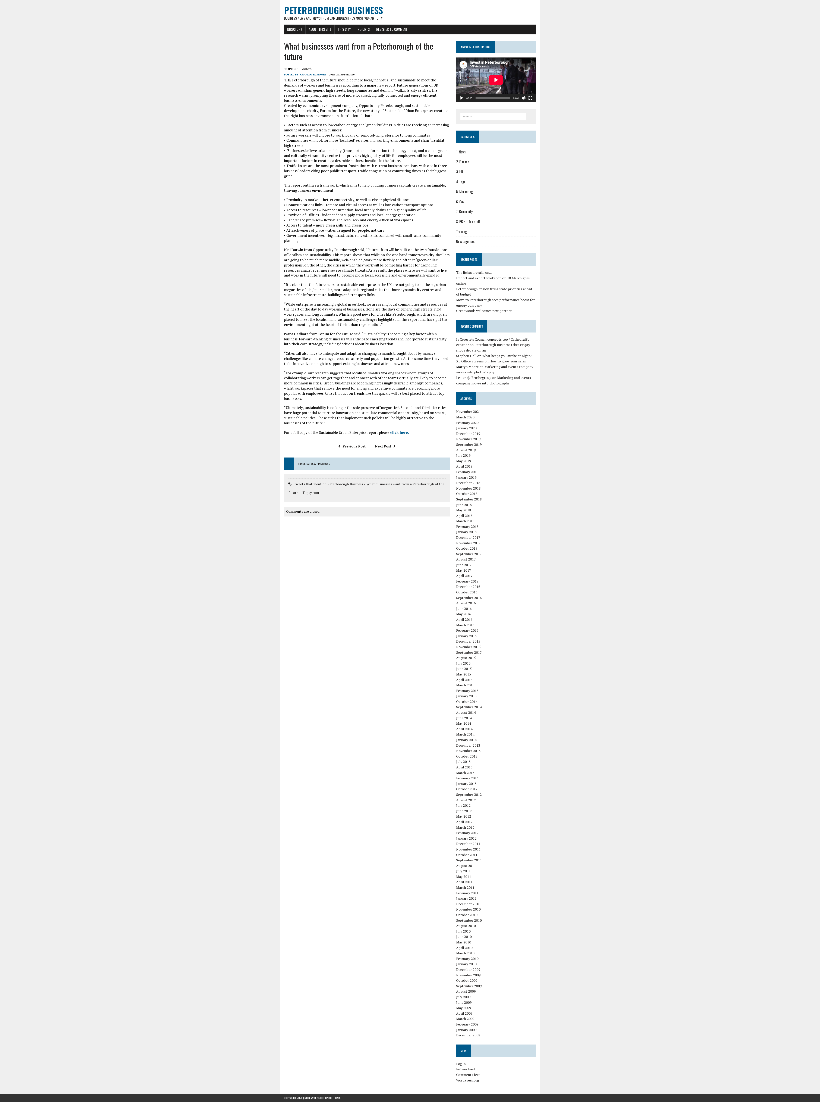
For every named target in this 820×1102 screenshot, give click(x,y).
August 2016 (466, 603)
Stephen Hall (466, 355)
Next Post (383, 446)
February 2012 (467, 832)
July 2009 (463, 997)
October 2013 (466, 756)
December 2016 (468, 586)
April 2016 (464, 619)
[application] (496, 79)
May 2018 (463, 510)
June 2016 (464, 608)
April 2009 (464, 1013)
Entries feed (465, 1069)
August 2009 (466, 991)
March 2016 (465, 625)
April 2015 (464, 679)
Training (461, 231)
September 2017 (469, 554)
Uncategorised (465, 241)
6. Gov (460, 201)
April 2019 (464, 466)
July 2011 (463, 871)
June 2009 (464, 1002)
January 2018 (466, 532)
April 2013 (464, 767)
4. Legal (461, 181)
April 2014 (464, 729)
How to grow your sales (507, 361)
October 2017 (466, 548)
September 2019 (469, 444)
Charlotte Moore (313, 74)
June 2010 (464, 936)
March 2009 (465, 1018)
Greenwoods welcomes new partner (484, 310)
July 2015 (463, 663)
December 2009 (468, 969)
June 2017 (464, 564)
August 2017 (466, 559)
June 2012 (464, 811)
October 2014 (466, 701)
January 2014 (466, 739)
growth (306, 69)
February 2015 (467, 690)
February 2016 (467, 630)
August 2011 (466, 865)
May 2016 (463, 614)
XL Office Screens (470, 361)
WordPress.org (467, 1080)
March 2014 (465, 734)
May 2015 (463, 674)
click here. (399, 432)
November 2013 (468, 750)
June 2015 (464, 668)
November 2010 (468, 909)
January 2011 (466, 898)
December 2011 (468, 843)
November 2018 (468, 488)
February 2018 (467, 526)
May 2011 (463, 876)
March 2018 (465, 521)
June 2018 (464, 504)
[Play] (462, 98)
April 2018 (464, 515)
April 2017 (464, 575)
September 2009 (469, 986)
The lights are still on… (474, 272)
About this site (320, 29)
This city (344, 29)
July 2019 (463, 455)
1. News (461, 151)
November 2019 (468, 439)
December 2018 (468, 482)
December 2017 (468, 537)
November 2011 (468, 849)
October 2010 (466, 914)
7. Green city (464, 211)
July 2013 (463, 761)
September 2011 (469, 860)
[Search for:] (493, 116)
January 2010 (466, 964)
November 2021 (468, 411)
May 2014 (463, 723)
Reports (363, 29)
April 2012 (464, 822)
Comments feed (468, 1074)
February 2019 (467, 471)
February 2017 (467, 581)
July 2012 (463, 805)
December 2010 (468, 904)
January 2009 (466, 1029)
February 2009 (467, 1024)
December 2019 (468, 433)
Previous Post (354, 446)
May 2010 (463, 942)
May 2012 (463, 816)
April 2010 (464, 947)
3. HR (459, 171)
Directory (294, 29)
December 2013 (468, 745)
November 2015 (468, 646)
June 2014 (464, 718)
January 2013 (466, 783)
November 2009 (468, 975)
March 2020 (465, 417)
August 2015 (466, 657)
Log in (461, 1063)
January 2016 (466, 636)
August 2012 (466, 800)
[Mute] (523, 98)
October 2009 (466, 980)
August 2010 (466, 925)
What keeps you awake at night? (507, 355)
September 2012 (469, 794)
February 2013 (467, 778)
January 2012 (466, 838)
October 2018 (466, 493)
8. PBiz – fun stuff (468, 221)
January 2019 (466, 477)
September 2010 (469, 920)
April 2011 (464, 882)
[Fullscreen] (530, 98)
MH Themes (334, 1098)
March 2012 (465, 827)
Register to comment (391, 29)
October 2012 (466, 789)
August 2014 (466, 712)
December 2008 (468, 1035)
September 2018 (469, 499)
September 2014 (469, 707)
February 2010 (467, 958)
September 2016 (469, 597)
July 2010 (463, 931)
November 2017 (468, 543)
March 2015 (465, 685)
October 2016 (466, 592)
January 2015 (466, 696)
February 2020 (467, 422)
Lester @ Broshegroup (473, 377)
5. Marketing (464, 191)
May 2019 (463, 461)
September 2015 (469, 652)
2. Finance (462, 161)
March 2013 (465, 772)
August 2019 (466, 450)
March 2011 (465, 887)
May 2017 (463, 570)
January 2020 (466, 428)
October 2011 (466, 854)
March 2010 (465, 953)
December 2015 (468, 641)
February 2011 (467, 893)
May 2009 (463, 1007)
